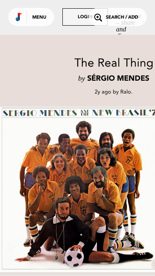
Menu (39, 17)
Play (82, 189)
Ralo (125, 92)
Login (85, 17)
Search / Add (122, 17)
